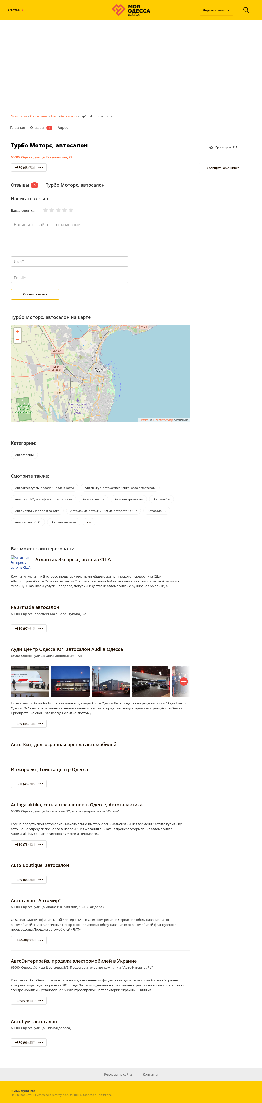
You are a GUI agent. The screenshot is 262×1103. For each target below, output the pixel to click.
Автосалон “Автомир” (36, 900)
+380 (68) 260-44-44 (29, 880)
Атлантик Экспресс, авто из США (73, 559)
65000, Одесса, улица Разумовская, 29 (41, 157)
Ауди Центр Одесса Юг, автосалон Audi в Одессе (67, 649)
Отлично (67, 210)
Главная (17, 127)
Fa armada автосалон (35, 607)
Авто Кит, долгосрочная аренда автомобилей (63, 744)
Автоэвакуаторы (63, 522)
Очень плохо (42, 210)
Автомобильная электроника (37, 511)
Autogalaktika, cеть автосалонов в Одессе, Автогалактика (77, 804)
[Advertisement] (131, 66)
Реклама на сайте (118, 1074)
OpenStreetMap (163, 420)
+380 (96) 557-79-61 (29, 1042)
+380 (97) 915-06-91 (29, 628)
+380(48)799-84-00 (28, 940)
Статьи (14, 10)
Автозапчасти (93, 499)
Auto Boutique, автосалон (40, 865)
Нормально (55, 210)
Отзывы (37, 127)
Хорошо (61, 210)
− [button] (17, 339)
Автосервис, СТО (27, 522)
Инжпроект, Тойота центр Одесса (49, 769)
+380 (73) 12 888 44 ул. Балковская (41, 844)
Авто (54, 116)
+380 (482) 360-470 (29, 724)
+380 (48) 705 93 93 (29, 784)
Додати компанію (216, 10)
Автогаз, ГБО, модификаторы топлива (43, 499)
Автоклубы (162, 499)
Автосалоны (68, 116)
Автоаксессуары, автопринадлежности (44, 488)
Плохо (48, 210)
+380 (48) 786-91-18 (29, 167)
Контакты (150, 1074)
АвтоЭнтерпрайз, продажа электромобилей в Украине (74, 961)
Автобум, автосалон (34, 1021)
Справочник (38, 116)
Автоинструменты (129, 499)
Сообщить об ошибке (223, 168)
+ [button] (17, 331)
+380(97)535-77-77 (28, 1001)
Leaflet (144, 420)
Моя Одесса (19, 116)
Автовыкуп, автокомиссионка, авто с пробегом (120, 488)
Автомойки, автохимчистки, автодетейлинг (103, 511)
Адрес (63, 127)
